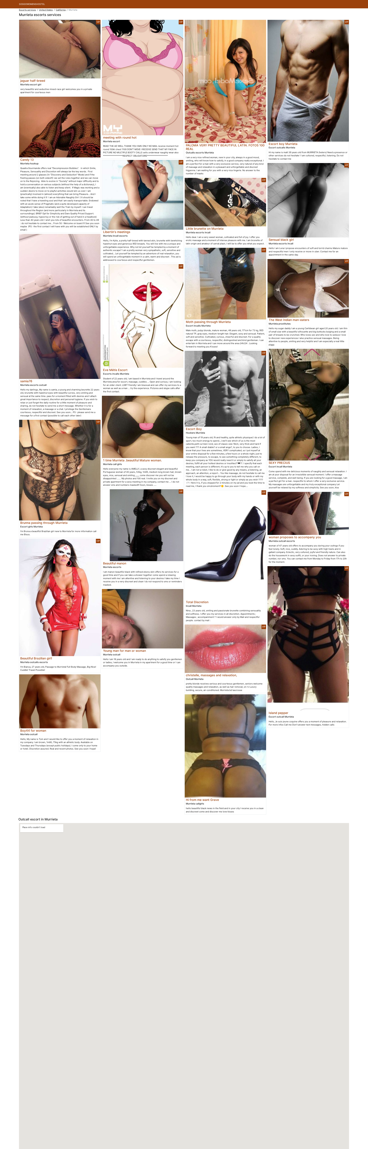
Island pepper (278, 713)
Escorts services (27, 9)
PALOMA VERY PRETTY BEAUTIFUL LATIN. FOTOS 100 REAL (225, 147)
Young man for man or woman (124, 651)
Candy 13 (27, 159)
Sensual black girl (281, 239)
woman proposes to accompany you (295, 537)
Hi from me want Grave (202, 800)
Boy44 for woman (33, 730)
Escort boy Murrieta (283, 144)
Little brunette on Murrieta (205, 228)
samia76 (26, 381)
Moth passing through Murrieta (208, 322)
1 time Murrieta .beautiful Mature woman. (132, 460)
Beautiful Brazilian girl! (36, 658)
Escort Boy (194, 429)
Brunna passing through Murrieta (44, 523)
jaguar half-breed (32, 80)
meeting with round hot (120, 137)
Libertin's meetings (116, 232)
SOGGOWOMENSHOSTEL (32, 4)
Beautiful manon (114, 563)
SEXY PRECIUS (279, 463)
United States (46, 9)
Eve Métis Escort (115, 370)
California (61, 9)
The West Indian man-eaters (289, 320)
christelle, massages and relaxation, (211, 675)
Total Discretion (197, 602)
